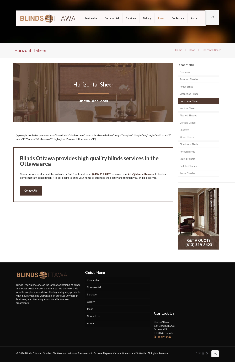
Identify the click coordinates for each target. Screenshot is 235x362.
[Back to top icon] (215, 353)
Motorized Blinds (189, 93)
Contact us (93, 316)
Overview (185, 72)
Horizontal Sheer (189, 101)
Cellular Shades (188, 166)
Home (178, 50)
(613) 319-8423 (101, 174)
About (90, 323)
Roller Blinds (186, 86)
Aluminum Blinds (189, 144)
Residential (93, 280)
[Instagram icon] (203, 353)
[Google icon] (206, 353)
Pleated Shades (188, 115)
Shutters (184, 130)
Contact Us (31, 190)
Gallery (91, 301)
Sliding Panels (187, 158)
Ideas (192, 50)
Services (92, 294)
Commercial (94, 287)
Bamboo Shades (189, 79)
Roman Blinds (187, 151)
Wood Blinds (187, 137)
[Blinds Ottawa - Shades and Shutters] (48, 18)
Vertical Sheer (187, 108)
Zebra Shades (187, 173)
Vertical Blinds (188, 122)
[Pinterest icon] (199, 353)
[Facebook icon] (196, 353)
